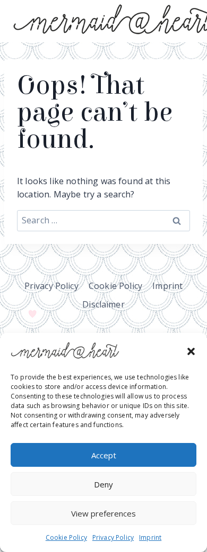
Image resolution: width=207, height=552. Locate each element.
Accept (103, 455)
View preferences (103, 513)
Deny (103, 484)
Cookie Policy (66, 537)
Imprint (150, 537)
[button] (191, 351)
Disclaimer (103, 304)
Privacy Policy (113, 537)
